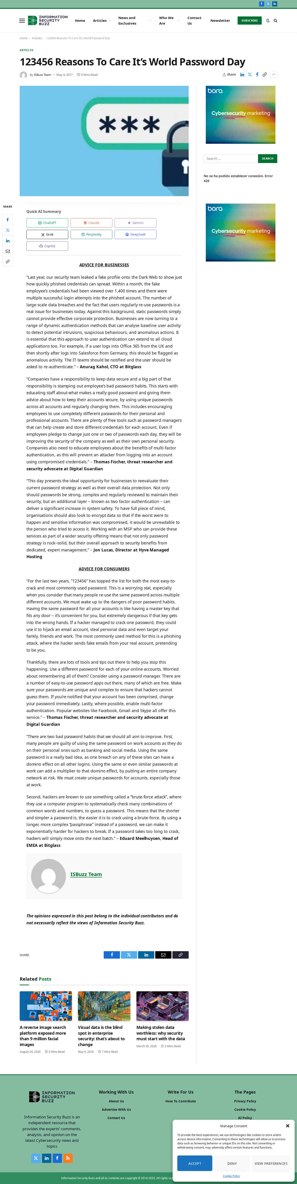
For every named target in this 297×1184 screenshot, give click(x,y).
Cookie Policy (231, 1176)
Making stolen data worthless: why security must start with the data (160, 1032)
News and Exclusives (127, 20)
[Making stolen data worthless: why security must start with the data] (162, 1006)
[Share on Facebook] (257, 74)
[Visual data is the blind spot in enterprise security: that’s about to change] (104, 1006)
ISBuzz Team (42, 75)
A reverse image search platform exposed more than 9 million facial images (43, 1035)
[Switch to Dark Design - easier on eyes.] (268, 20)
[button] (287, 1125)
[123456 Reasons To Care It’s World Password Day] (104, 141)
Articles (100, 20)
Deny (232, 1163)
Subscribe (250, 20)
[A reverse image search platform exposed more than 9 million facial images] (46, 1006)
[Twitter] (7, 230)
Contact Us (194, 20)
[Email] (7, 251)
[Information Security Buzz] (48, 20)
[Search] (275, 20)
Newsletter (220, 20)
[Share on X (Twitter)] (249, 74)
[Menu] (22, 20)
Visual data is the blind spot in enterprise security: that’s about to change (101, 1035)
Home (80, 20)
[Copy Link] (264, 74)
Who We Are (166, 20)
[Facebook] (7, 219)
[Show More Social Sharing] (273, 74)
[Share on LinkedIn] (242, 74)
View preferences (271, 1163)
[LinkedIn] (7, 240)
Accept (194, 1163)
